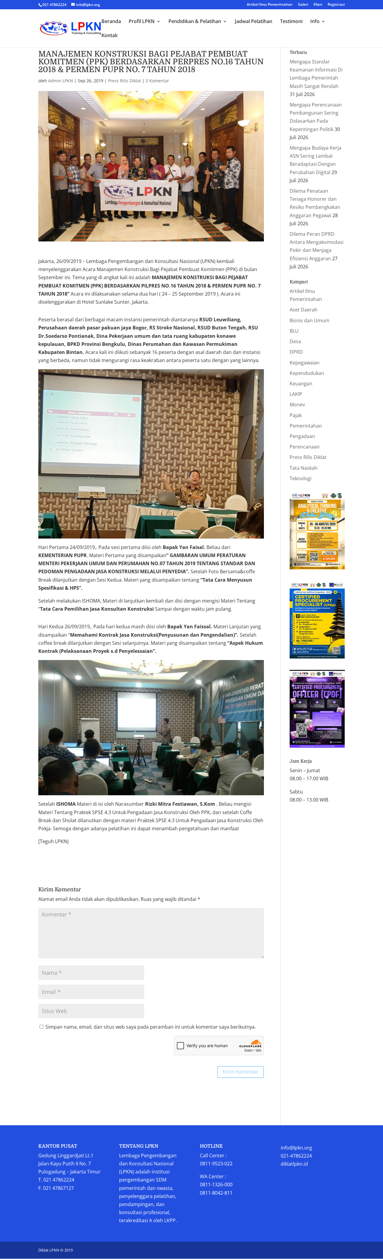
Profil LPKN (142, 22)
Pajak (296, 415)
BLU (294, 331)
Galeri (303, 5)
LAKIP (296, 394)
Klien (318, 5)
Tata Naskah (303, 468)
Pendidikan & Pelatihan (194, 22)
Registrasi (336, 5)
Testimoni (291, 22)
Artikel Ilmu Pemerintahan (270, 5)
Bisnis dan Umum (309, 320)
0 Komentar (157, 80)
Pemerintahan (306, 425)
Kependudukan (307, 373)
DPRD (296, 352)
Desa (295, 341)
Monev (297, 404)
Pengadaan (302, 436)
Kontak (109, 36)
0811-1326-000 (216, 1184)
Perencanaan (305, 446)
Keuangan (301, 383)
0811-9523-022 (216, 1163)
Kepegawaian (305, 362)
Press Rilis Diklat (124, 80)
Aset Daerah (303, 309)
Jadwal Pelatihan (253, 22)
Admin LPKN (60, 80)
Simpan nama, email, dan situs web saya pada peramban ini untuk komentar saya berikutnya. (150, 1027)
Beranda (111, 22)
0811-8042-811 (216, 1193)
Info (315, 22)
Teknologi (300, 478)
